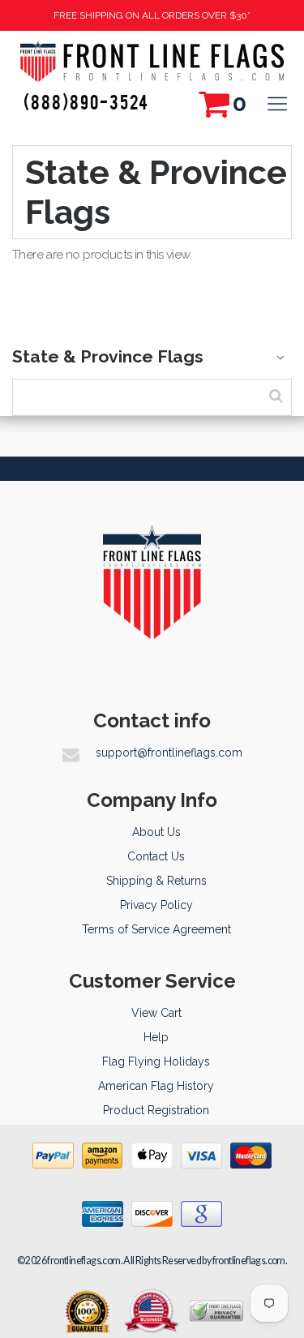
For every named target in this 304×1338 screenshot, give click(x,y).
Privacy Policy (156, 904)
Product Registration (156, 1110)
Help (156, 1037)
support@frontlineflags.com (169, 752)
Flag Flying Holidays (156, 1061)
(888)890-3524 (86, 101)
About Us (156, 832)
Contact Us (156, 856)
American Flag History (156, 1085)
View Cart (156, 1012)
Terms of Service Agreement (156, 929)
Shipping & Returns (156, 880)
